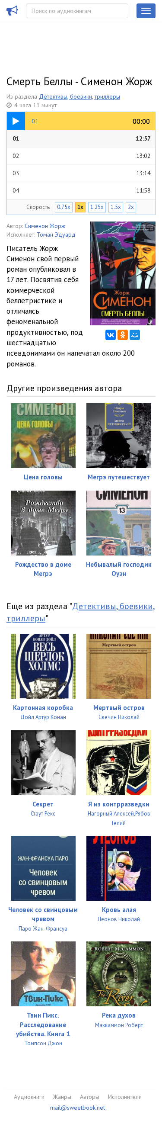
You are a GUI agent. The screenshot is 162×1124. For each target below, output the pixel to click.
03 (82, 173)
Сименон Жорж (45, 226)
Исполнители (125, 1097)
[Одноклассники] (123, 335)
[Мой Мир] (135, 335)
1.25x (97, 207)
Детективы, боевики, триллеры (79, 96)
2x (131, 207)
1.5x (116, 207)
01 (82, 138)
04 (82, 190)
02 (82, 156)
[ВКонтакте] (110, 335)
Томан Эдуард (56, 234)
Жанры (62, 1097)
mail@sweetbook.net (77, 1107)
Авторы (89, 1097)
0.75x (63, 207)
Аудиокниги (29, 1097)
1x (80, 207)
